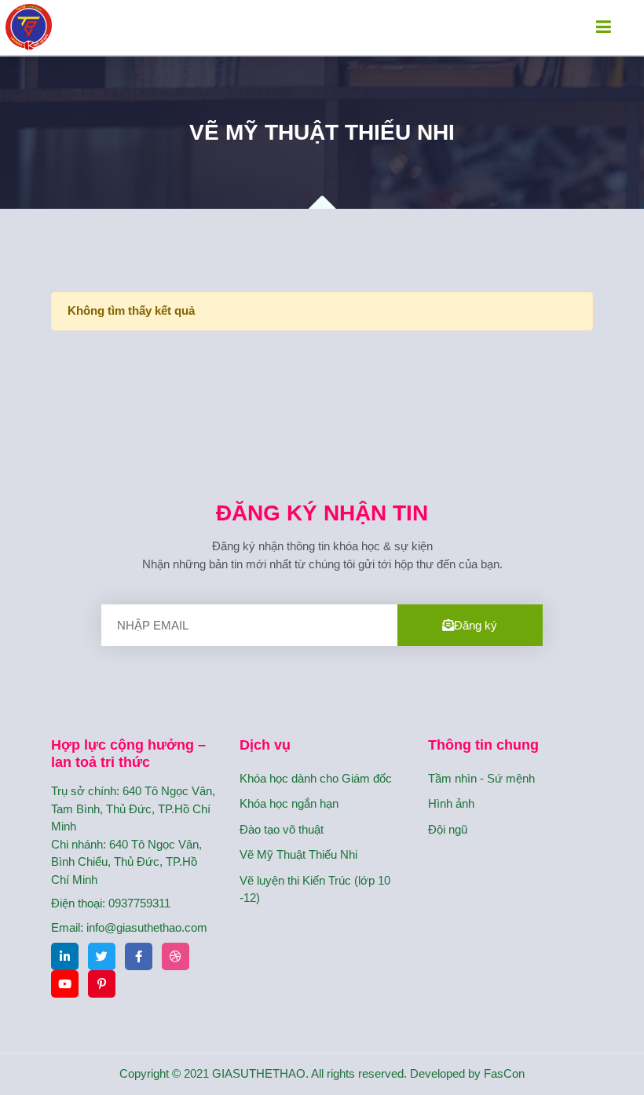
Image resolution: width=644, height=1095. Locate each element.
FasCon (504, 1073)
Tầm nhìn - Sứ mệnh (481, 778)
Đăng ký (475, 625)
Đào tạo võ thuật (282, 829)
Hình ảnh (451, 803)
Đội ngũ (447, 829)
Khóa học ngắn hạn (289, 803)
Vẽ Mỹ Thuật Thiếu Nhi (298, 854)
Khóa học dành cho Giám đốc (316, 778)
